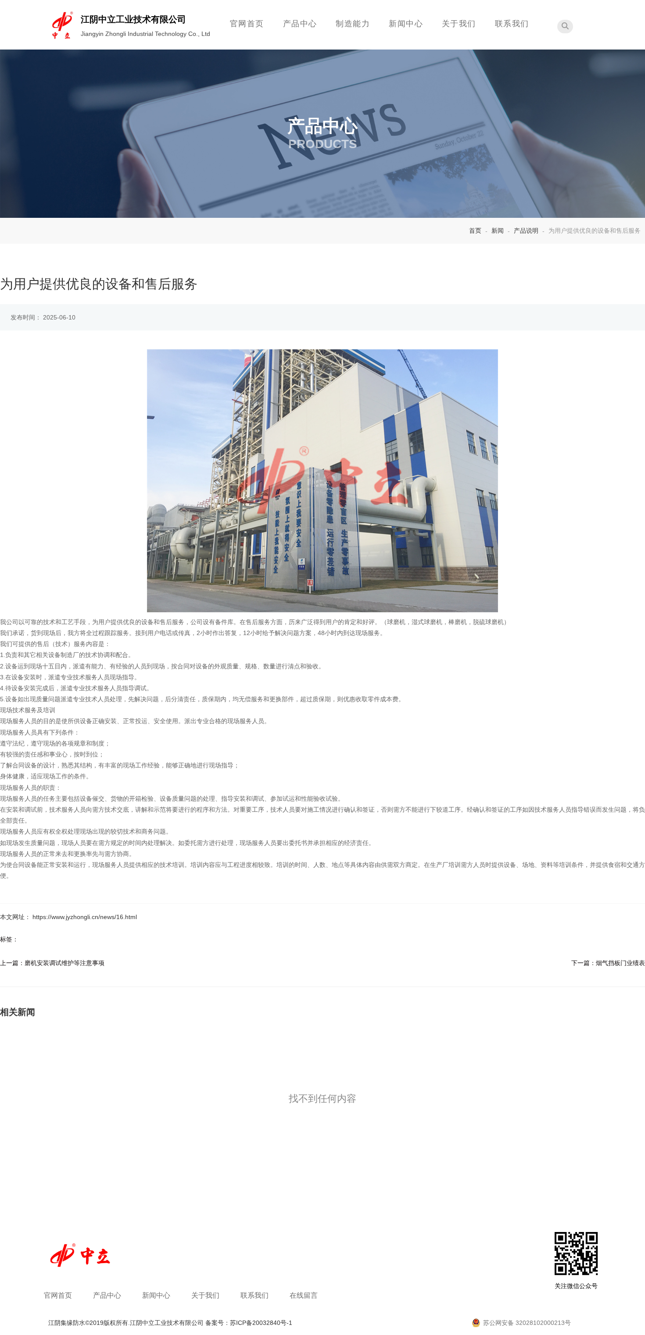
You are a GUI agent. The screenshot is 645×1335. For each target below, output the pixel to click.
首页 (476, 230)
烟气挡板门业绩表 (620, 962)
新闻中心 (406, 23)
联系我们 (512, 23)
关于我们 (459, 23)
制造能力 (353, 23)
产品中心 (300, 23)
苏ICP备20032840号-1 (261, 1322)
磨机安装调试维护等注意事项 (64, 962)
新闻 (497, 230)
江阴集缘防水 (66, 1322)
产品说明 (526, 230)
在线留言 (304, 1295)
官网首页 (247, 23)
